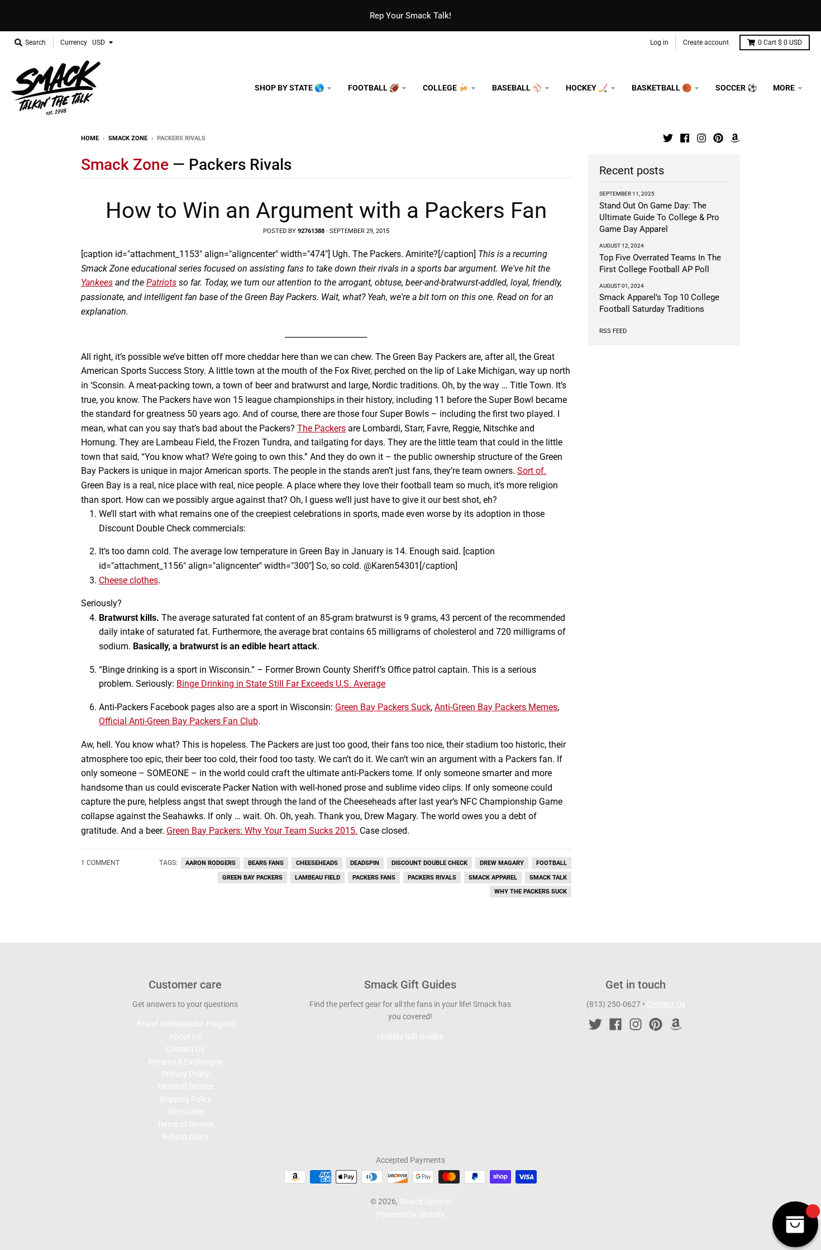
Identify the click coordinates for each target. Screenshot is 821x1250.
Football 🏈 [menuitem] (373, 87)
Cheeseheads (317, 863)
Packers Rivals (432, 877)
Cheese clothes (128, 580)
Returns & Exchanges (185, 1061)
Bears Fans (266, 863)
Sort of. (531, 470)
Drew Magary (502, 863)
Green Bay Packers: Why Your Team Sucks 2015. (261, 830)
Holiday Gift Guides (410, 1036)
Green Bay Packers (252, 877)
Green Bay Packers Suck (383, 707)
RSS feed (613, 331)
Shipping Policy (185, 1099)
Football (551, 863)
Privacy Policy (185, 1074)
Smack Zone (127, 138)
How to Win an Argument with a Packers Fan (326, 210)
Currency (73, 42)
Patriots (161, 282)
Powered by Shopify (410, 1214)
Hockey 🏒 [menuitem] (587, 87)
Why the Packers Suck (530, 891)
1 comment (100, 863)
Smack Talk (548, 877)
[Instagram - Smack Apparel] (701, 138)
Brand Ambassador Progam (185, 1023)
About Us (185, 1036)
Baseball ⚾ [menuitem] (517, 87)
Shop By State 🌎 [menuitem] (289, 87)
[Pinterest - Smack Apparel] (718, 138)
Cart (780, 42)
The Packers (321, 428)
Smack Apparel (493, 877)
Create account (706, 42)
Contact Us (185, 1048)
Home (90, 138)
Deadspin (364, 863)
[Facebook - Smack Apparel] (685, 138)
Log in (659, 42)
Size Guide (185, 1111)
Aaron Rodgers (210, 863)
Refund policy (185, 1136)
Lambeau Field (317, 877)
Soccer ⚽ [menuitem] (736, 87)
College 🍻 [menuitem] (445, 87)
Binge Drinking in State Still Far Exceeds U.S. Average (280, 683)
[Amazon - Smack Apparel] (735, 138)
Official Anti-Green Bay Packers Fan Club (178, 721)
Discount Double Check (429, 863)
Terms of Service (185, 1086)
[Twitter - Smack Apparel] (668, 138)
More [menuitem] (784, 87)
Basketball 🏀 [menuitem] (661, 87)
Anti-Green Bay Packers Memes (496, 707)
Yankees (97, 282)
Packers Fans (373, 877)
